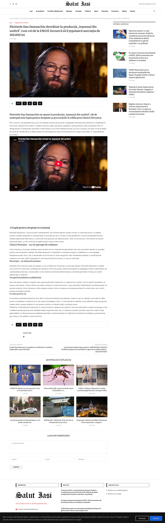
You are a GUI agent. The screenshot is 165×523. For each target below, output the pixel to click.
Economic (115, 11)
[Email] (16, 4)
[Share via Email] (40, 103)
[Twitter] (13, 4)
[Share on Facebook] (24, 103)
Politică (88, 11)
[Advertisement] (58, 207)
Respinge (142, 518)
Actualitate (40, 11)
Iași (31, 11)
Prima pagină (14, 18)
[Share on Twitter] (30, 103)
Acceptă (156, 518)
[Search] (154, 11)
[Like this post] (19, 103)
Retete (132, 11)
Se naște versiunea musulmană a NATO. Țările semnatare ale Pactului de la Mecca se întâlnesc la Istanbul (142, 56)
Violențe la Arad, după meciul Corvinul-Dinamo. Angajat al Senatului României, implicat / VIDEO (141, 91)
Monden (69, 11)
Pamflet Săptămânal (55, 11)
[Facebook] (10, 4)
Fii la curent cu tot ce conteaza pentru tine (31, 504)
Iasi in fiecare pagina (27, 18)
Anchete (78, 11)
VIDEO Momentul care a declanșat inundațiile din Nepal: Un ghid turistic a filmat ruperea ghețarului (142, 73)
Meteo (124, 11)
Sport (96, 11)
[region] (82, 517)
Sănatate (104, 11)
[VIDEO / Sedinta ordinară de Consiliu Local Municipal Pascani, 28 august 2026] (91, 375)
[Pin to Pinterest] (35, 103)
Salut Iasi (27, 333)
